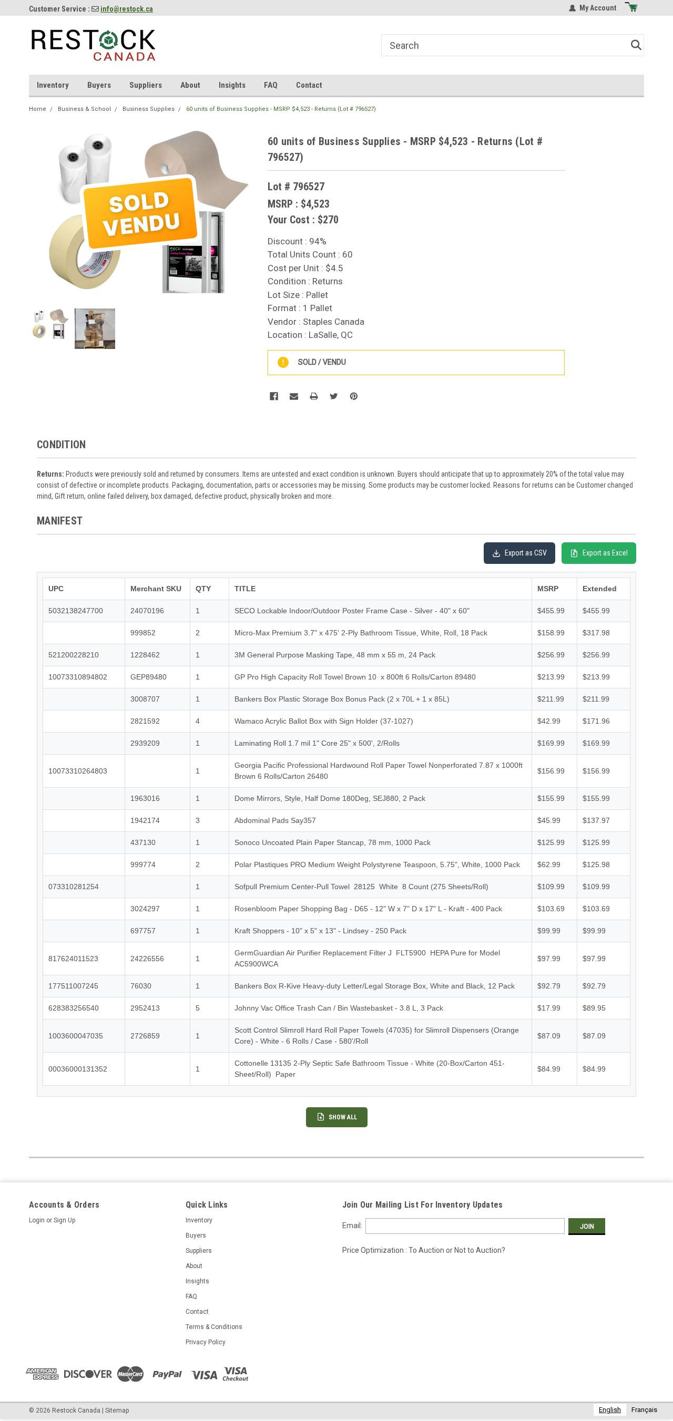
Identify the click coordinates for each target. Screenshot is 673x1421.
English (610, 1410)
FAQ (271, 85)
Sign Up (64, 1220)
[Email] (294, 396)
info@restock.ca (126, 9)
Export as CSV (526, 553)
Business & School (84, 109)
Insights (232, 85)
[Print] (314, 396)
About (190, 85)
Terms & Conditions (214, 1327)
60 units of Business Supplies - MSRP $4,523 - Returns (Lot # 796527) (281, 109)
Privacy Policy (206, 1342)
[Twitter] (334, 396)
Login (37, 1220)
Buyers (99, 85)
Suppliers (145, 85)
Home (37, 109)
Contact (309, 85)
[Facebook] (274, 396)
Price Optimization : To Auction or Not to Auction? (423, 1250)
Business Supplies (149, 109)
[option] (644, 1410)
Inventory (53, 85)
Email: (352, 1225)
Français (644, 1410)
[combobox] (610, 1410)
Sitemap (117, 1410)
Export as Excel (605, 553)
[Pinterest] (354, 396)
